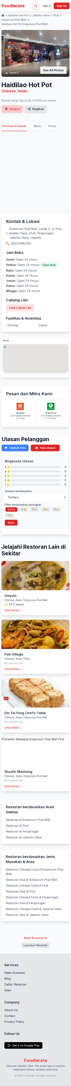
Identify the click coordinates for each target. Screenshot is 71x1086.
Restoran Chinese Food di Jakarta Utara (33, 909)
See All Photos (53, 70)
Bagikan (38, 109)
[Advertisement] (35, 172)
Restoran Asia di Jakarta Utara (27, 915)
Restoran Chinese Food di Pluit (27, 885)
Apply (11, 522)
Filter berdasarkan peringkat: (23, 504)
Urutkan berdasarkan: (18, 491)
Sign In (47, 5)
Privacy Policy (14, 1022)
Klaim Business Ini (35, 937)
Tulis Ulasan (47, 447)
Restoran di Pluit (17, 825)
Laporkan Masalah (36, 945)
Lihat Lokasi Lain (20, 308)
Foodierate (13, 5)
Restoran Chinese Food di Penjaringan (32, 897)
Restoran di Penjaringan (22, 831)
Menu (37, 126)
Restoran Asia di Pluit (20, 891)
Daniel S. (14, 72)
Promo (52, 126)
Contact (9, 1016)
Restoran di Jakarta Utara (24, 837)
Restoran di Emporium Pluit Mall (28, 820)
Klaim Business (14, 973)
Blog (7, 978)
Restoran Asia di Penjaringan (26, 903)
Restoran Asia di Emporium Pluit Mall (31, 880)
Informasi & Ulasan (14, 126)
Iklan (7, 990)
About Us (11, 1010)
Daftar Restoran (15, 984)
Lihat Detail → (13, 610)
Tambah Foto (17, 447)
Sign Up (62, 5)
